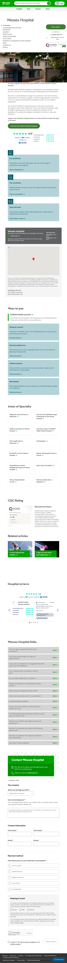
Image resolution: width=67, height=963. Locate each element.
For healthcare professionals (33, 955)
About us (5, 955)
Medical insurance (18, 877)
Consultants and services (12, 28)
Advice (48, 9)
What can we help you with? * (19, 790)
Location (6, 32)
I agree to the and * (25, 943)
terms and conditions (28, 942)
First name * (12, 830)
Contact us (7, 45)
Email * (10, 840)
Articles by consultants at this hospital (17, 41)
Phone (32, 910)
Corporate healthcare (50, 955)
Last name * (38, 830)
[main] (33, 482)
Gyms (28, 9)
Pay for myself (16, 866)
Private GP (6, 30)
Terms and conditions (8, 960)
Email (15, 910)
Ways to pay (7, 34)
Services (38, 9)
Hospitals (19, 9)
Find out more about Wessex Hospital (24, 126)
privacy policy (15, 944)
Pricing (5, 47)
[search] (32, 3)
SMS (23, 910)
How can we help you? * (16, 800)
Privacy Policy (19, 923)
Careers (21, 955)
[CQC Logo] (14, 510)
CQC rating (7, 38)
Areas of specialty (9, 36)
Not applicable (16, 889)
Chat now (54, 37)
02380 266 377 (32, 773)
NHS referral (16, 883)
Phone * (36, 840)
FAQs (4, 43)
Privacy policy (21, 960)
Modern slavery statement (11, 957)
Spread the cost (17, 872)
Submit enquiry (51, 942)
